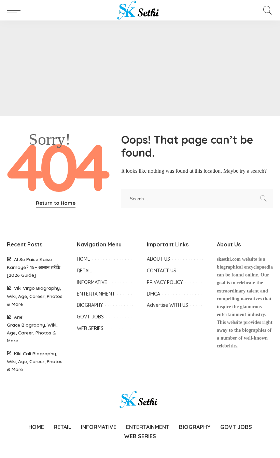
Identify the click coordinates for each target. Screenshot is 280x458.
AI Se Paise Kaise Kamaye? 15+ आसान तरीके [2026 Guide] (33, 267)
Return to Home (55, 203)
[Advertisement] (140, 68)
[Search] (266, 10)
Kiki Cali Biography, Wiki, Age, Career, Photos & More (34, 361)
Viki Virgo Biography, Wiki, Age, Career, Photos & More (34, 295)
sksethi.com (229, 259)
